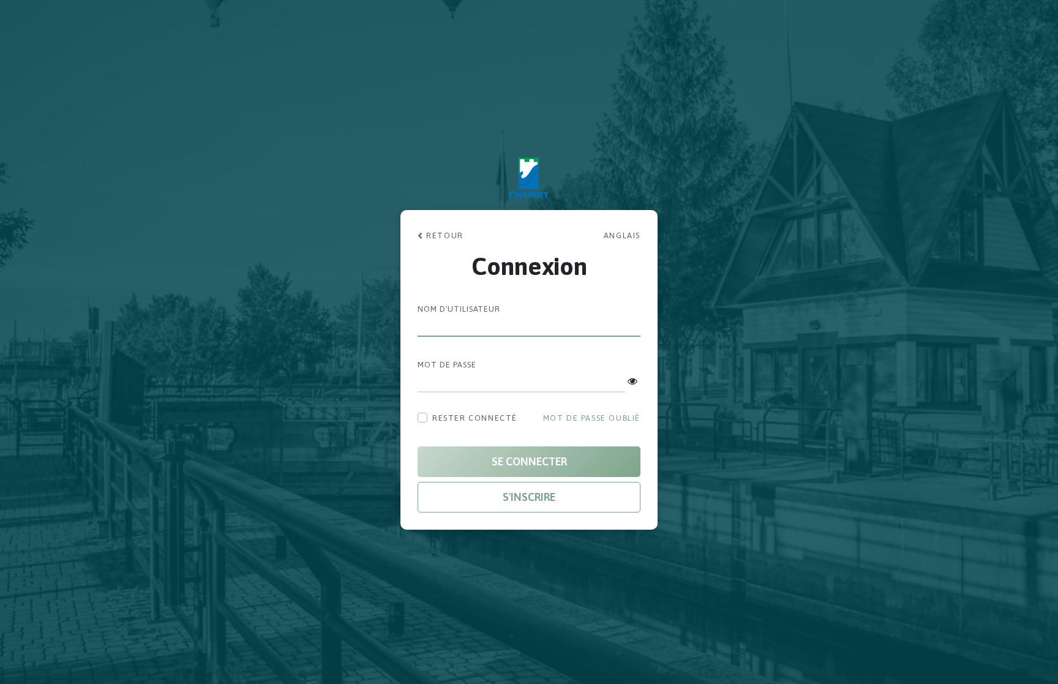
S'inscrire (529, 496)
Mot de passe (447, 364)
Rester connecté (474, 418)
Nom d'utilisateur (459, 309)
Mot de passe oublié (591, 418)
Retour (443, 235)
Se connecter (529, 461)
